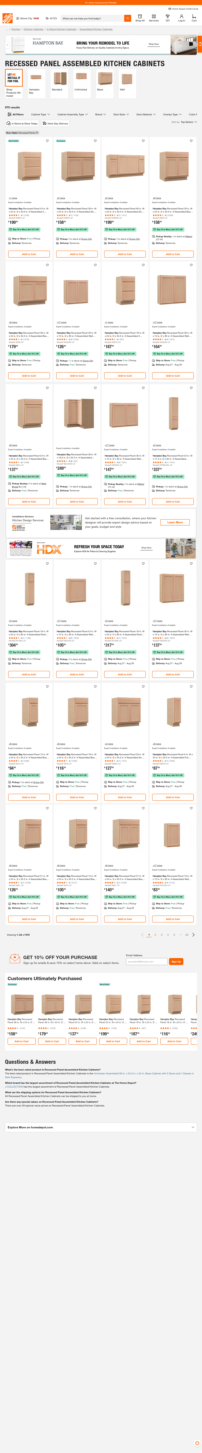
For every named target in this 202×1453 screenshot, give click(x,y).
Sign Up (176, 961)
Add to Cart (29, 254)
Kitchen (16, 29)
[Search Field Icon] (127, 18)
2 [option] (155, 934)
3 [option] (161, 934)
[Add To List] (47, 140)
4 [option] (168, 934)
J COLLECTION (14, 1086)
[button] (184, 122)
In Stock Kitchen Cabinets (61, 29)
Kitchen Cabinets (33, 29)
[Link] (29, 198)
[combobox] (92, 18)
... (6, 29)
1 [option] (149, 934)
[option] (193, 934)
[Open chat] (200, 44)
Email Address (134, 955)
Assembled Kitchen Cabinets (96, 29)
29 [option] (186, 934)
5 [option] (174, 934)
